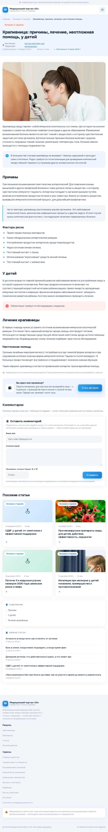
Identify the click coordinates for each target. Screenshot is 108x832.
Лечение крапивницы (18, 620)
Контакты (7, 797)
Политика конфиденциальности (18, 802)
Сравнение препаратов (14, 777)
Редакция (7, 787)
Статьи (6, 740)
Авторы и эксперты (12, 782)
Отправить (92, 475)
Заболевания (9, 730)
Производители (10, 745)
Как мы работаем (11, 792)
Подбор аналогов (11, 757)
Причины (12, 610)
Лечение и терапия (21, 19)
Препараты (8, 735)
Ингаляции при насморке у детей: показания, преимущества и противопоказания (78, 583)
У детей (12, 615)
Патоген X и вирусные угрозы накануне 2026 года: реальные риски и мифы (23, 583)
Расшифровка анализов (14, 767)
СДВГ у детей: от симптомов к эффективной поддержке (23, 532)
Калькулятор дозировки (14, 772)
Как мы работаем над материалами (34, 44)
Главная (6, 19)
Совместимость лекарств (15, 762)
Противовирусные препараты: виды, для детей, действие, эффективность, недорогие (80, 533)
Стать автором (90, 387)
